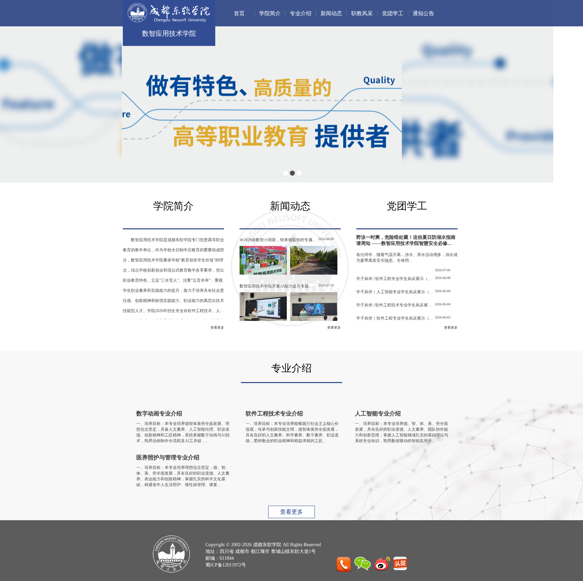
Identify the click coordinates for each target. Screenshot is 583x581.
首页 (239, 13)
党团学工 (393, 13)
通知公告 (423, 13)
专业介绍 (300, 13)
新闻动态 (331, 13)
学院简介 (270, 13)
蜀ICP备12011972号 (225, 564)
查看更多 (217, 327)
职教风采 (362, 13)
